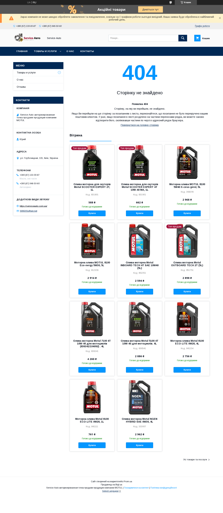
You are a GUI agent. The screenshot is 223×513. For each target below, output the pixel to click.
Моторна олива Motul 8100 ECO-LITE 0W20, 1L (92, 420)
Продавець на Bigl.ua (111, 484)
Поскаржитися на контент (136, 488)
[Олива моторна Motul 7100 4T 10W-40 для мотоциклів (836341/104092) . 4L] (92, 318)
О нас (70, 51)
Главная (22, 51)
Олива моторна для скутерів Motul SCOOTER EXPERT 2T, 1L (92, 187)
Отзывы (21, 86)
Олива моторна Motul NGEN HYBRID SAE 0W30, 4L (139, 420)
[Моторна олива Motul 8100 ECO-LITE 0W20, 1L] (92, 397)
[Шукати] (182, 38)
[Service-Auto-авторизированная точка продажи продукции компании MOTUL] (28, 42)
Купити (92, 213)
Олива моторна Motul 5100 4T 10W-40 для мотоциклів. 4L (139, 342)
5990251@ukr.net (28, 211)
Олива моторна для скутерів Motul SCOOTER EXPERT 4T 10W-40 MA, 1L (139, 187)
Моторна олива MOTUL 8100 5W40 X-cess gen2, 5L (187, 185)
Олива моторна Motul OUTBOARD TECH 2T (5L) (187, 264)
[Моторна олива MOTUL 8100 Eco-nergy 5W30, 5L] (92, 240)
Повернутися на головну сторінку (140, 125)
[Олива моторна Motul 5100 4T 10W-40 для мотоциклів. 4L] (139, 318)
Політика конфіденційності (163, 488)
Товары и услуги (45, 51)
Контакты (87, 51)
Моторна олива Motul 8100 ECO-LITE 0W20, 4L (187, 342)
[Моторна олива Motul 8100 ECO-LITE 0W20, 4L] (187, 318)
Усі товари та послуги (195, 459)
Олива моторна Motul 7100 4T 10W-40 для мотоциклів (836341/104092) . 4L (92, 343)
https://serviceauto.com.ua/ (33, 206)
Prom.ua (128, 481)
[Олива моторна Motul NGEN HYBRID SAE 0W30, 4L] (139, 397)
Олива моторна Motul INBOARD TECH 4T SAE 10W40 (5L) (140, 265)
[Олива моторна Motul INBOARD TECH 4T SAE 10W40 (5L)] (139, 240)
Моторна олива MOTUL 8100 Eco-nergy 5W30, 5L (92, 264)
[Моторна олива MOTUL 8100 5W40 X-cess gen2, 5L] (187, 162)
